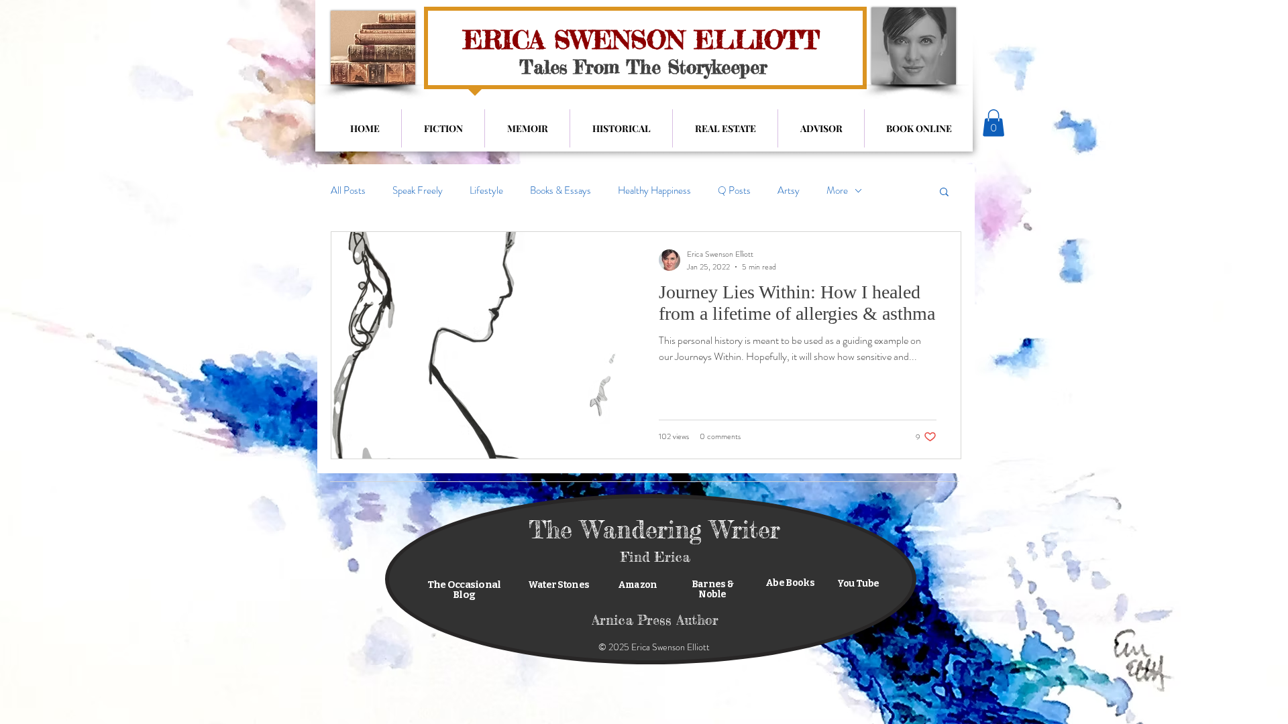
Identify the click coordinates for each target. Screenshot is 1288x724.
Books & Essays (560, 191)
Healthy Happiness (654, 191)
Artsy (788, 191)
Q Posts (734, 191)
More (837, 191)
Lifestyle (486, 191)
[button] (993, 123)
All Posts (348, 191)
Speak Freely (417, 191)
